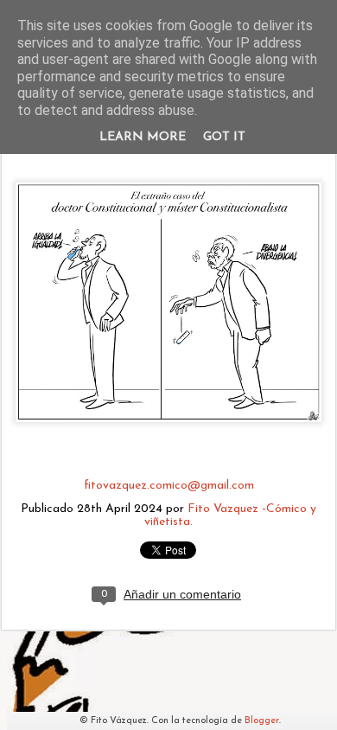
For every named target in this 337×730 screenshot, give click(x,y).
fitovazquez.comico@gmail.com (169, 485)
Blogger (262, 721)
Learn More (142, 137)
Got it (224, 137)
